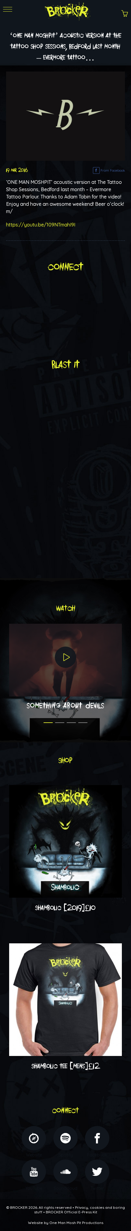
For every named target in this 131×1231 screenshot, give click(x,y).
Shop (65, 760)
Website (34, 1155)
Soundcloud (65, 1188)
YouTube (33, 1188)
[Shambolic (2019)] (65, 841)
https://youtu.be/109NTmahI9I (40, 225)
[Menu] (7, 15)
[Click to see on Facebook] (65, 115)
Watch (65, 608)
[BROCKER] (66, 10)
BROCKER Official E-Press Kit (71, 1212)
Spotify (65, 1155)
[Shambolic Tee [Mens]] (65, 999)
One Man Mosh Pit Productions (76, 1222)
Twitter (97, 1188)
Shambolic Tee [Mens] (65, 1066)
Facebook (97, 1155)
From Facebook (112, 170)
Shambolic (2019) (65, 908)
